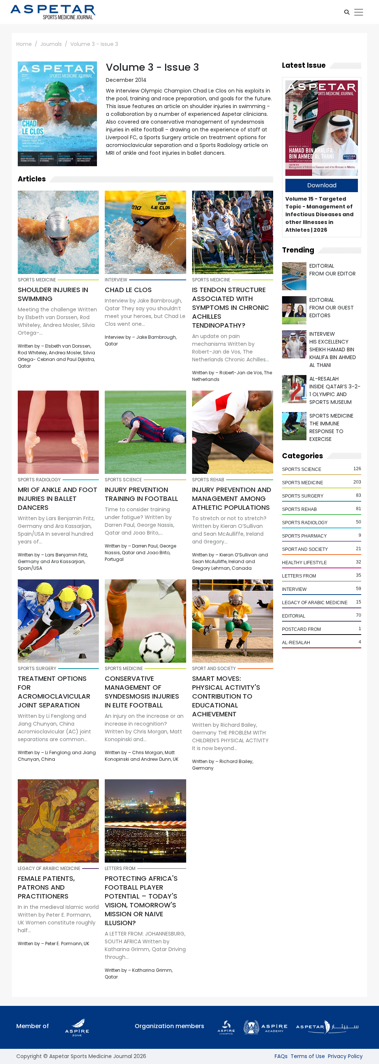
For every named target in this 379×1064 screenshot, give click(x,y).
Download (321, 185)
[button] (346, 12)
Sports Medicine (302, 482)
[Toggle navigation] (359, 12)
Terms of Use (308, 1056)
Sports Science (301, 469)
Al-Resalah (296, 642)
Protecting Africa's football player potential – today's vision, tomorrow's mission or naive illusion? (141, 900)
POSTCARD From (301, 629)
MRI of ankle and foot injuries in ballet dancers (57, 498)
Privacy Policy (345, 1056)
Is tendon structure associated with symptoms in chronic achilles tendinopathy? (230, 307)
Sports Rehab (299, 509)
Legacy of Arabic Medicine (315, 602)
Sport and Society (305, 549)
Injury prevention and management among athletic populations (231, 498)
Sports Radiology (305, 522)
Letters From (299, 576)
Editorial (293, 616)
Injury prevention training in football (141, 494)
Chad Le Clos (128, 289)
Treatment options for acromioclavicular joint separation (54, 692)
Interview (294, 589)
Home (24, 44)
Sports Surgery (302, 496)
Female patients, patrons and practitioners (46, 887)
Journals (51, 44)
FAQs (281, 1056)
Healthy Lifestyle (304, 562)
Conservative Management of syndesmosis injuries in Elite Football (142, 692)
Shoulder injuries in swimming (53, 294)
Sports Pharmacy (304, 536)
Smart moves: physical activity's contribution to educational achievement (226, 696)
